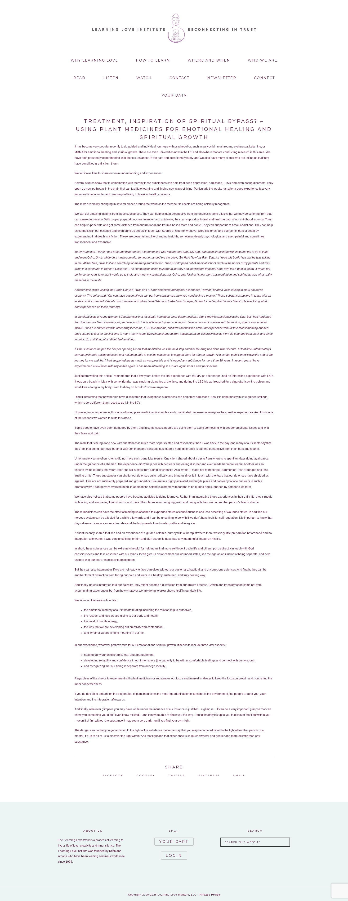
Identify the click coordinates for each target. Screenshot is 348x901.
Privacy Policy (210, 894)
